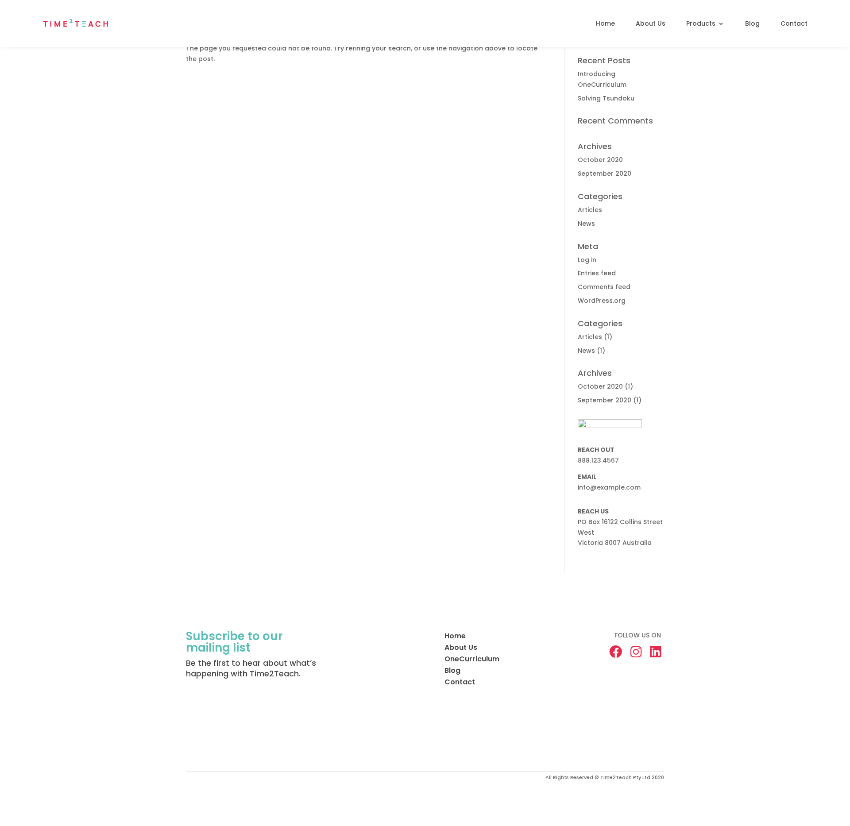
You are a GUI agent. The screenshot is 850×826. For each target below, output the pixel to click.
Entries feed (597, 273)
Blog (752, 23)
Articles (590, 209)
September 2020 (604, 173)
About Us (650, 23)
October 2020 (600, 159)
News (586, 223)
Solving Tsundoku (606, 98)
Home (605, 23)
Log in (587, 259)
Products (700, 23)
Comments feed (604, 286)
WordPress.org (602, 300)
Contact (794, 23)
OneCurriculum (471, 659)
